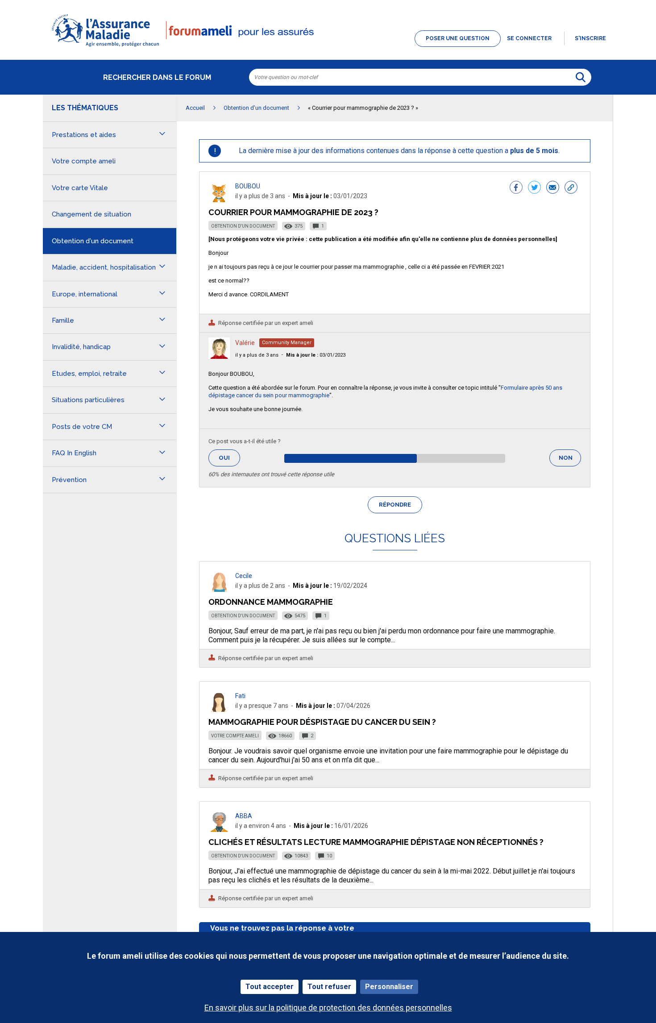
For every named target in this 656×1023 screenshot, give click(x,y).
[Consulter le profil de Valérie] (219, 356)
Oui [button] (229, 457)
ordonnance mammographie (270, 602)
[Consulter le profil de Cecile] (219, 589)
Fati (240, 695)
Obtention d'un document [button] (92, 241)
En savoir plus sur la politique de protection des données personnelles (328, 1007)
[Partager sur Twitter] (534, 188)
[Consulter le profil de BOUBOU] (219, 199)
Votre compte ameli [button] (84, 161)
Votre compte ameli (235, 735)
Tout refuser (329, 986)
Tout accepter (269, 986)
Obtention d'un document (243, 226)
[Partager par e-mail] (552, 188)
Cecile (243, 575)
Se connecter (529, 38)
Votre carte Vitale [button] (80, 188)
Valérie (245, 342)
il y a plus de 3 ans (256, 355)
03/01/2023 (315, 355)
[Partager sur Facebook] (516, 188)
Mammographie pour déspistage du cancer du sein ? (322, 722)
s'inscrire (590, 38)
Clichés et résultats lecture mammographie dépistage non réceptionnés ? (376, 842)
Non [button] (570, 460)
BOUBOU (247, 186)
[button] (328, 47)
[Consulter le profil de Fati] (219, 709)
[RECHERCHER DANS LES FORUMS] (580, 77)
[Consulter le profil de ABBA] (219, 829)
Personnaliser (389, 986)
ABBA (243, 815)
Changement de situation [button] (91, 214)
